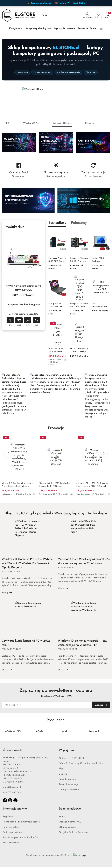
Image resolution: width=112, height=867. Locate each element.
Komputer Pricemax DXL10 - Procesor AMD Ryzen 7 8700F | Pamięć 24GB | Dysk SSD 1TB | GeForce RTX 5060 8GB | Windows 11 (79, 259)
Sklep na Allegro (67, 827)
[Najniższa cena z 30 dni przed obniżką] (65, 359)
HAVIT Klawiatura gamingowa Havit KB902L (23, 288)
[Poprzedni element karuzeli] (3, 731)
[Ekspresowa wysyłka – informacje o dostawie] (56, 170)
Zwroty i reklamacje (68, 784)
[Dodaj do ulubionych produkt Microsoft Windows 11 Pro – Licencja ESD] (85, 324)
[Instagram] (10, 800)
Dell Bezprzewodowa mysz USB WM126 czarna (100, 305)
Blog (61, 768)
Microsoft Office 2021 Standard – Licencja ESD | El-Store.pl (54, 484)
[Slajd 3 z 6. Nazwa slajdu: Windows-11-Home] (56, 103)
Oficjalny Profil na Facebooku (74, 832)
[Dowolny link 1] (15, 800)
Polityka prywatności (13, 832)
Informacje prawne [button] (15, 808)
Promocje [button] (56, 428)
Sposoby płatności (68, 779)
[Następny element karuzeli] (108, 731)
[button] (16, 28)
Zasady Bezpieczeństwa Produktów (20, 837)
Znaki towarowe (11, 842)
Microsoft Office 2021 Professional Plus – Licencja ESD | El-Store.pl (92, 484)
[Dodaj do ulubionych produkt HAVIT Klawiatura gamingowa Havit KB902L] (38, 235)
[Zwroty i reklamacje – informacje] (93, 170)
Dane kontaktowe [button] (70, 808)
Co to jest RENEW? (69, 789)
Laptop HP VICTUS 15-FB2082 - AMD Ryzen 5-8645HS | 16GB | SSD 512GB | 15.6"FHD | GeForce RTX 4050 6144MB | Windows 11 (57, 305)
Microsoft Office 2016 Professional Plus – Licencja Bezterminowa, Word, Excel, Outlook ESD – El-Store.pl (18, 484)
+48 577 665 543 (12, 792)
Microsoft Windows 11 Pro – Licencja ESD (79, 350)
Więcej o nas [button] (67, 750)
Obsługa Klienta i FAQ (70, 821)
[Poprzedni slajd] (6, 103)
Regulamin (8, 816)
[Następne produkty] (103, 453)
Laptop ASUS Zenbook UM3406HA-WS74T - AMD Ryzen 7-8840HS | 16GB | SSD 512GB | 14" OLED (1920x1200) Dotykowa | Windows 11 (101, 259)
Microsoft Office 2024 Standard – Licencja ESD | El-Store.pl (56, 350)
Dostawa (63, 773)
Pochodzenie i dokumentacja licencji (21, 821)
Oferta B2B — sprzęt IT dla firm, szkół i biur (81, 763)
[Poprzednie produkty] (8, 453)
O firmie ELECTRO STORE (72, 758)
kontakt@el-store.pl (12, 787)
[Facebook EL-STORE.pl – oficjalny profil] (18, 170)
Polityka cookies (11, 827)
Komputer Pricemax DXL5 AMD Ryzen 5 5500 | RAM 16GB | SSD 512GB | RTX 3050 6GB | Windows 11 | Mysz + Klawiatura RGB (57, 259)
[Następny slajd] (105, 103)
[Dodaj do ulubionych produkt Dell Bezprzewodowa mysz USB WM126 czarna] (107, 278)
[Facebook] (5, 800)
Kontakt (62, 816)
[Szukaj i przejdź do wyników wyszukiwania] (69, 15)
